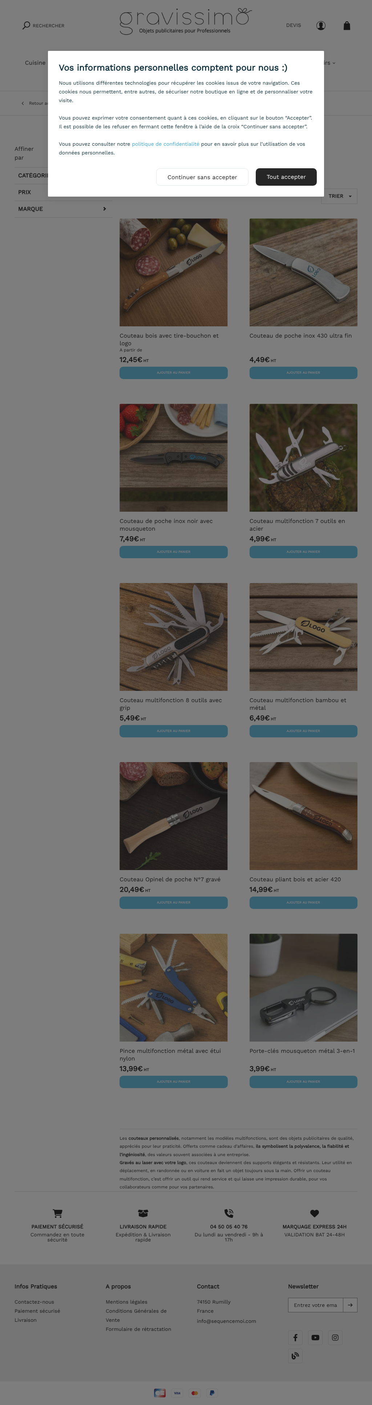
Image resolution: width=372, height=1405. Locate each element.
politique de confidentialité (165, 144)
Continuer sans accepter (202, 177)
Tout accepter (286, 176)
